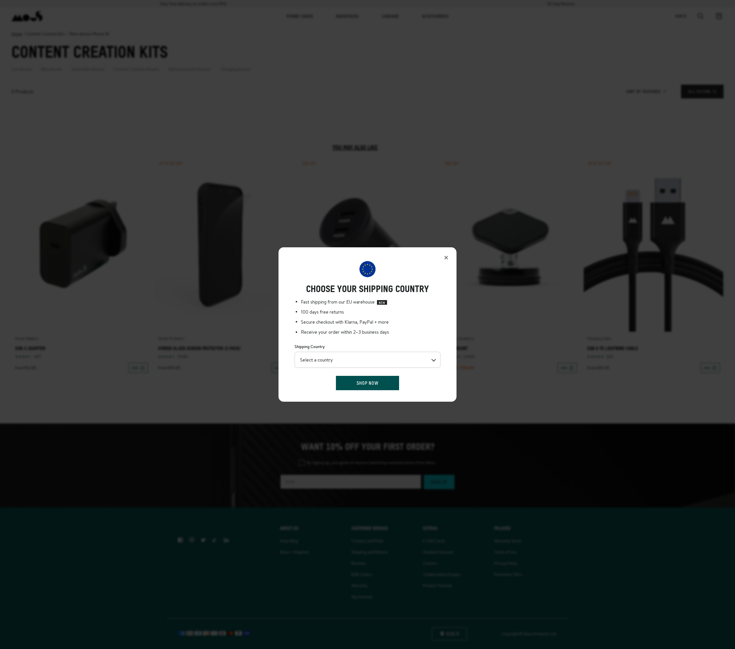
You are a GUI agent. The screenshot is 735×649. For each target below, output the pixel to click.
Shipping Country (310, 346)
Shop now (367, 383)
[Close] (446, 257)
